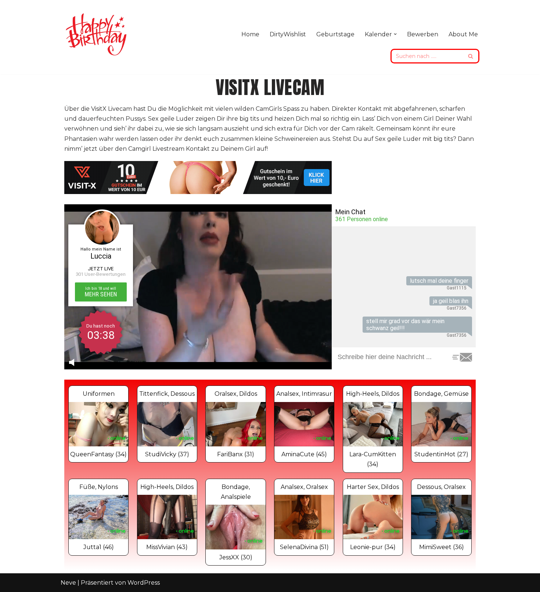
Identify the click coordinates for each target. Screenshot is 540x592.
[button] (395, 34)
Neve (68, 582)
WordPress (143, 582)
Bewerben (422, 34)
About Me (463, 34)
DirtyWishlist (288, 34)
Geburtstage (335, 34)
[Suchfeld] (471, 56)
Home (250, 34)
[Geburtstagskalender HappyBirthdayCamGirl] (97, 34)
